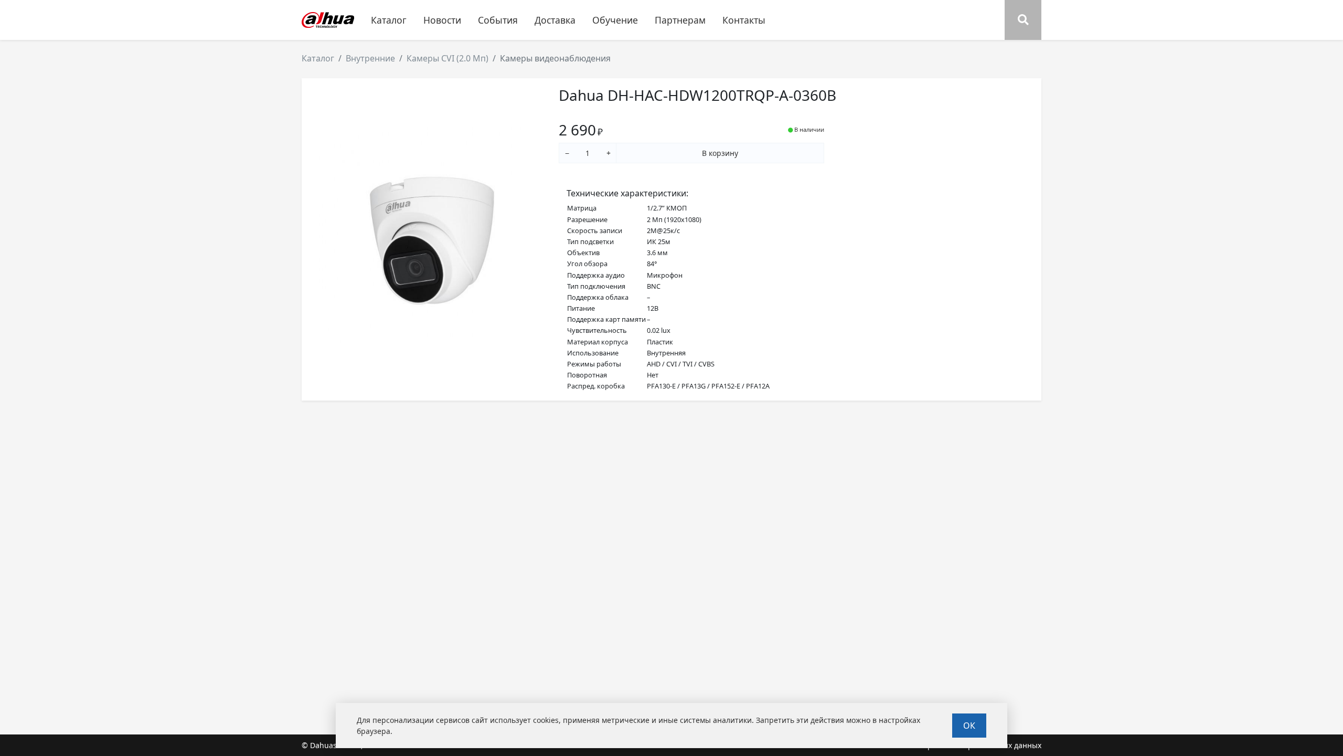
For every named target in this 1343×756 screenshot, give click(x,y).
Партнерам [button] (680, 20)
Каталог (318, 58)
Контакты (743, 20)
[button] (1023, 20)
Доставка (555, 20)
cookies (546, 720)
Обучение (615, 20)
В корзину (720, 153)
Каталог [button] (389, 20)
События (498, 20)
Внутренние (370, 58)
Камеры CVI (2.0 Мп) (447, 58)
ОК (969, 725)
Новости (442, 20)
